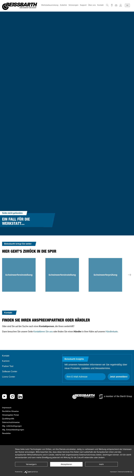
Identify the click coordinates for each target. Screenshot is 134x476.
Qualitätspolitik (8, 419)
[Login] (120, 5)
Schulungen (73, 5)
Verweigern (31, 464)
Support (83, 5)
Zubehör (63, 5)
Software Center (9, 371)
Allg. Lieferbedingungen (12, 426)
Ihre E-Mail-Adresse (77, 376)
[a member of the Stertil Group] (115, 396)
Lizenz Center (8, 377)
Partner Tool (7, 366)
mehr (101, 464)
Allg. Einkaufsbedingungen (13, 430)
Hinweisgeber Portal (10, 415)
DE (127, 5)
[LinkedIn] (20, 396)
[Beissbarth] (83, 396)
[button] (129, 275)
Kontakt (100, 5)
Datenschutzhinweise (11, 422)
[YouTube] (4, 396)
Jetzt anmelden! (119, 376)
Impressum (6, 407)
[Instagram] (12, 396)
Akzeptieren (66, 464)
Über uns (92, 5)
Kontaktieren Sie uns (43, 331)
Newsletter (6, 433)
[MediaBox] (116, 5)
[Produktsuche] (107, 5)
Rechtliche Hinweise (10, 411)
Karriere (6, 361)
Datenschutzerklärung (125, 471)
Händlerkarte (112, 331)
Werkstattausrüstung (49, 5)
